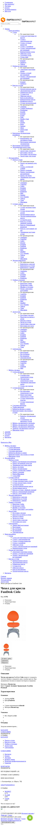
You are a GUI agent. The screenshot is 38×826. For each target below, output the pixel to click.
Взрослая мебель (14, 30)
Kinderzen (23, 191)
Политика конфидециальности (11, 820)
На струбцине (25, 354)
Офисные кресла (25, 96)
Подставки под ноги (27, 326)
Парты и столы (17, 160)
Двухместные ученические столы (26, 380)
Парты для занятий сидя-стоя (22, 463)
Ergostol (22, 60)
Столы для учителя (26, 386)
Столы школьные (18, 372)
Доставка (8, 6)
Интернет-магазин (7, 819)
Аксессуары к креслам (27, 324)
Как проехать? (9, 4)
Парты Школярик (18, 474)
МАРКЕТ (8, 791)
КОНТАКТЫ (5, 766)
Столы (14, 32)
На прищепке (24, 356)
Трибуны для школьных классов (23, 428)
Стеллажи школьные (19, 405)
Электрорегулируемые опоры (22, 552)
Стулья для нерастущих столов (22, 481)
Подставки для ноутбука (28, 154)
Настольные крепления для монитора (28, 143)
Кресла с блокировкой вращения (23, 492)
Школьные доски (18, 430)
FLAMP (7, 795)
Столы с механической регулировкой (27, 49)
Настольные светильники (21, 145)
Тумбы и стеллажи (18, 280)
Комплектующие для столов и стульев (21, 454)
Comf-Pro (23, 184)
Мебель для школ (14, 370)
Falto (21, 117)
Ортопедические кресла (28, 89)
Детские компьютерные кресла (22, 486)
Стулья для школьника (19, 479)
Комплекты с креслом (27, 264)
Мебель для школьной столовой (23, 425)
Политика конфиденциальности (15, 761)
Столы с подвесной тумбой (21, 470)
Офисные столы (25, 53)
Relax (22, 124)
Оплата (7, 8)
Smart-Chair (24, 129)
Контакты (8, 437)
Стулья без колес (25, 220)
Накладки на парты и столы (21, 515)
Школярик (23, 202)
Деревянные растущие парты (22, 465)
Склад (10, 815)
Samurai (22, 126)
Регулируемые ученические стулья (26, 392)
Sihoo (22, 128)
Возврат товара (10, 759)
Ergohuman (23, 110)
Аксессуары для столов (28, 156)
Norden (22, 122)
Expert (22, 115)
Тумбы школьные (18, 407)
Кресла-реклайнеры (26, 98)
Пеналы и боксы (25, 320)
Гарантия (8, 763)
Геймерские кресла (26, 92)
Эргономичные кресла (27, 91)
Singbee (22, 195)
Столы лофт (24, 57)
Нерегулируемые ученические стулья (26, 395)
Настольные (24, 352)
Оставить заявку (6, 658)
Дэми (22, 200)
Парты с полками (26, 170)
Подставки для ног (26, 152)
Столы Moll (16, 476)
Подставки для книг (27, 315)
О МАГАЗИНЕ (6, 732)
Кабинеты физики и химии (21, 409)
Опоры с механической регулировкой (28, 77)
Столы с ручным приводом (25, 44)
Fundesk (23, 276)
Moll (21, 193)
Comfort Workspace (26, 108)
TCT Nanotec (24, 197)
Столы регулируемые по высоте (23, 537)
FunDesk (23, 190)
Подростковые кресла (27, 214)
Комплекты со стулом (27, 266)
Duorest (22, 243)
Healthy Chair (24, 119)
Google (7, 798)
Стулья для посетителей (28, 103)
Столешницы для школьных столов (26, 420)
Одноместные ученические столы (26, 376)
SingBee (23, 251)
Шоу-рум (8, 11)
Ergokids (23, 188)
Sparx (22, 131)
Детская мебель (14, 158)
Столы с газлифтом (26, 46)
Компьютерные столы (27, 52)
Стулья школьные (18, 388)
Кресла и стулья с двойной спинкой (26, 222)
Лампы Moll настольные (20, 525)
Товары (7, 29)
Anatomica (23, 182)
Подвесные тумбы (26, 285)
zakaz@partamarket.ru (8, 785)
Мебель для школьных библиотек (23, 426)
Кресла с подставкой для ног (22, 493)
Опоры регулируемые (19, 66)
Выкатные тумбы (26, 283)
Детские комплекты (19, 260)
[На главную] (11, 21)
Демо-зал (4, 815)
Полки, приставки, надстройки (26, 289)
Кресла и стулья (17, 85)
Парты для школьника (19, 469)
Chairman (23, 106)
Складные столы (25, 55)
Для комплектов (25, 358)
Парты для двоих (26, 175)
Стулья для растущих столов (21, 483)
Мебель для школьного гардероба (23, 423)
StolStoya (23, 62)
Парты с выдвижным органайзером (27, 173)
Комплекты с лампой (27, 267)
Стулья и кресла (17, 204)
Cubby (22, 186)
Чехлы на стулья (25, 322)
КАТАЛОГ (4, 730)
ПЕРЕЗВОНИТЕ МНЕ (8, 822)
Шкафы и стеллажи (26, 287)
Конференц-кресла (26, 101)
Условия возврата (10, 9)
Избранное (5, 662)
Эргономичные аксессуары (21, 147)
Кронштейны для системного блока (26, 139)
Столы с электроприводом (26, 40)
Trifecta (22, 64)
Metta (22, 121)
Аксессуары (16, 312)
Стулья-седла (24, 94)
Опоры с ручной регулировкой (25, 74)
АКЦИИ (7, 432)
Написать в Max (6, 442)
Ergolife (22, 112)
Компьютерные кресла (27, 99)
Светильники (16, 349)
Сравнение (5, 660)
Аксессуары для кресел (28, 151)
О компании (9, 2)
